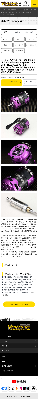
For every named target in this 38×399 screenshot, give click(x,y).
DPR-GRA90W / (20, 289)
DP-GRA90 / (17, 282)
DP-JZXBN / (18, 284)
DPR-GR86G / (15, 287)
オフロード (7, 45)
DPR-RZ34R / (15, 292)
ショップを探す (28, 82)
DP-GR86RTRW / (29, 279)
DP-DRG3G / (7, 277)
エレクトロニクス (31, 45)
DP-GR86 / (25, 277)
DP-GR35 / (16, 277)
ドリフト (19, 39)
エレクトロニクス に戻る (19, 304)
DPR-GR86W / (26, 287)
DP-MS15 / (27, 284)
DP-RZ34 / (25, 292)
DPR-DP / (6, 287)
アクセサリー (19, 50)
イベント (5, 361)
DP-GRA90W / (7, 284)
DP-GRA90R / (27, 282)
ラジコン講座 (7, 366)
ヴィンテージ (19, 45)
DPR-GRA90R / (8, 289)
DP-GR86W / (7, 282)
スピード (31, 39)
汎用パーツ (7, 50)
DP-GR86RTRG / (15, 279)
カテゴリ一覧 (7, 39)
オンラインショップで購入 (10, 82)
